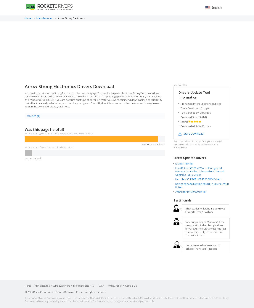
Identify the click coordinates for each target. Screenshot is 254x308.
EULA (212, 144)
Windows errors (61, 285)
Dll (93, 285)
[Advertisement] (127, 49)
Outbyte (206, 141)
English (216, 7)
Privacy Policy (180, 147)
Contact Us (130, 285)
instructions (179, 144)
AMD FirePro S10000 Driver (191, 191)
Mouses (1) (33, 116)
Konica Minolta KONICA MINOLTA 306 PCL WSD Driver (202, 185)
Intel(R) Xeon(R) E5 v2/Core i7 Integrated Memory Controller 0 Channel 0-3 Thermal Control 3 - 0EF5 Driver (199, 171)
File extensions (81, 285)
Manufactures (42, 285)
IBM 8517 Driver (184, 163)
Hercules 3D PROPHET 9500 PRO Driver (198, 179)
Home (28, 285)
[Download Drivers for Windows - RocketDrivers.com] (49, 7)
